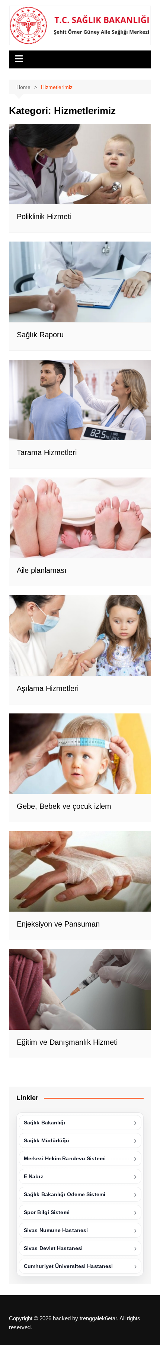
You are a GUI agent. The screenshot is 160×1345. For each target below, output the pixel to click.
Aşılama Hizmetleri (48, 688)
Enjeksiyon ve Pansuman (58, 924)
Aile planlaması (42, 570)
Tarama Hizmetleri (47, 452)
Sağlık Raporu (40, 335)
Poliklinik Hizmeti (44, 216)
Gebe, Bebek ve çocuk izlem (64, 806)
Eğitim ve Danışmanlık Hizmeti (67, 1042)
